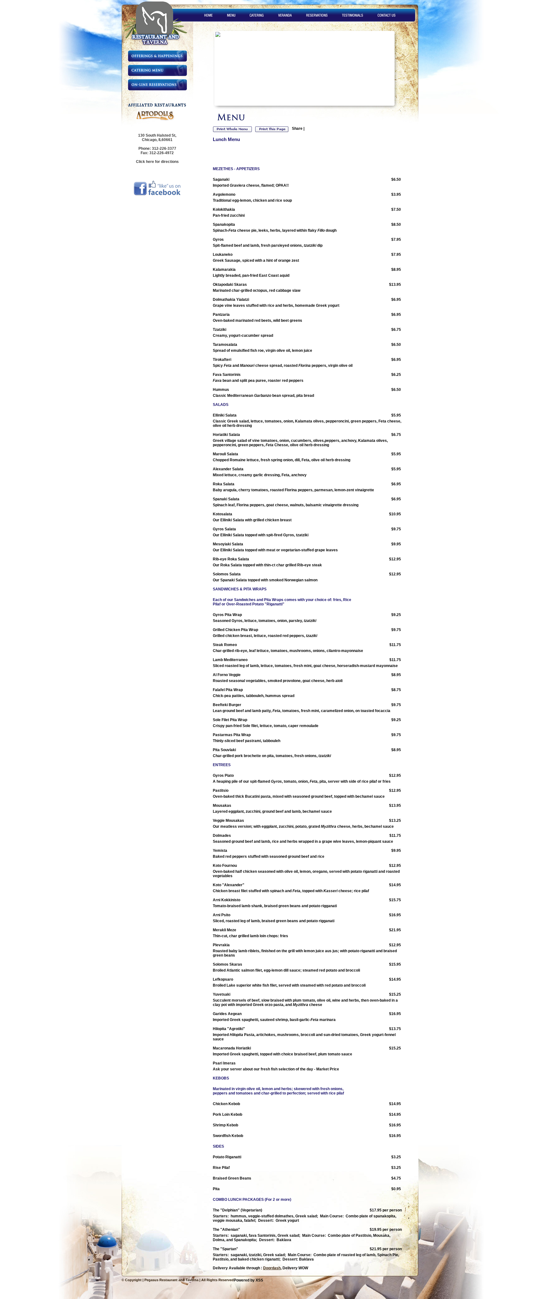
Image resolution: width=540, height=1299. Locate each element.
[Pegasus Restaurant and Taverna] (159, 46)
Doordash (272, 1268)
